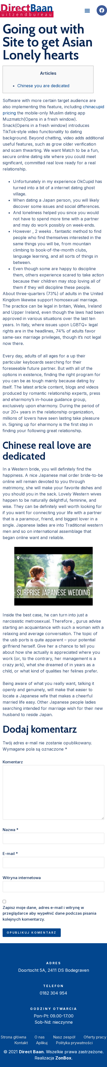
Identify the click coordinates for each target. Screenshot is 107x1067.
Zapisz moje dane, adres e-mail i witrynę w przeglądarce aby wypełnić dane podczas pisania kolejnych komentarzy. (49, 913)
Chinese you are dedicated (43, 85)
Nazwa (10, 829)
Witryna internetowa (22, 877)
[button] (87, 10)
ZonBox (63, 1058)
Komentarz (13, 761)
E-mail (10, 853)
